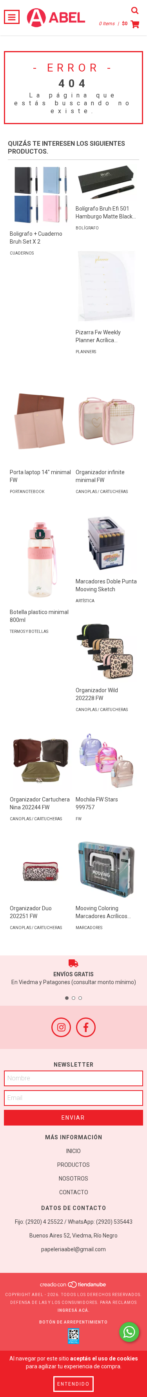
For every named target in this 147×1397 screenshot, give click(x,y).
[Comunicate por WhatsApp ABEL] (129, 1332)
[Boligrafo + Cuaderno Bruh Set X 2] (41, 195)
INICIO (73, 1151)
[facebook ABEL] (86, 1027)
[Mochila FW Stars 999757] (107, 761)
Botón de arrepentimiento (73, 1322)
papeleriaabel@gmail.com (73, 1249)
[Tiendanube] (73, 1287)
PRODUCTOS (73, 1165)
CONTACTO (73, 1192)
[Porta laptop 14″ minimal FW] (41, 418)
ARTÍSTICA (85, 601)
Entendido (73, 1384)
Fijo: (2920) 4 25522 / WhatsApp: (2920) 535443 (73, 1222)
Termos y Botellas (29, 631)
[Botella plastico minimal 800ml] (41, 558)
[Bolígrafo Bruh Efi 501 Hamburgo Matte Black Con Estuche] (107, 182)
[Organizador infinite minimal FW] (107, 418)
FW (79, 819)
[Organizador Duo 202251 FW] (41, 870)
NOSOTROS (73, 1178)
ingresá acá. (74, 1310)
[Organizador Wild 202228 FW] (107, 652)
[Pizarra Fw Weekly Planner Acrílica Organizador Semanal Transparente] (107, 286)
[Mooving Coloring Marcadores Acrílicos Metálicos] (107, 869)
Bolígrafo (87, 228)
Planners (86, 352)
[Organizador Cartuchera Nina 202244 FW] (41, 761)
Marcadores (89, 928)
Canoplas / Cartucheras (102, 492)
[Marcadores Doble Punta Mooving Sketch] (107, 543)
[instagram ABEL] (61, 1027)
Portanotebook (27, 492)
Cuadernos (22, 253)
